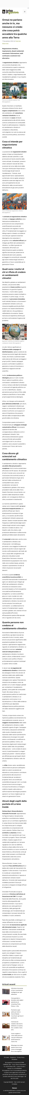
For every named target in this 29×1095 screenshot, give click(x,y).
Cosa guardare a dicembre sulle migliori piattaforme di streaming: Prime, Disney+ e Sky (17, 1002)
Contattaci (14, 1084)
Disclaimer (14, 1059)
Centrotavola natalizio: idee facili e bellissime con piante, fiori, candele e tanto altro (17, 1025)
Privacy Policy (20, 1057)
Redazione (13, 1057)
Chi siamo (6, 1057)
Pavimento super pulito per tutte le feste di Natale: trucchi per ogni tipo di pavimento (17, 1014)
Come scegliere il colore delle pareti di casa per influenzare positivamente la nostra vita (16, 1037)
